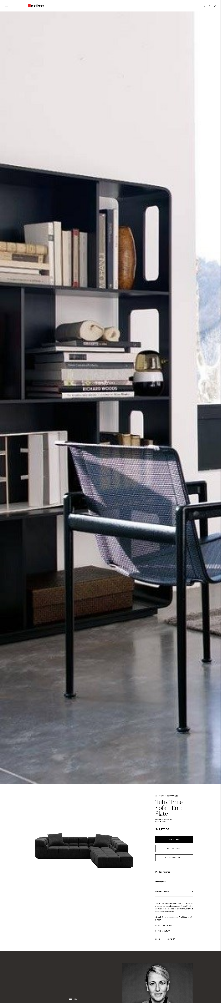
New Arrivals (172, 796)
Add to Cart (174, 839)
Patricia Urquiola (166, 819)
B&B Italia (163, 822)
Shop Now (159, 796)
